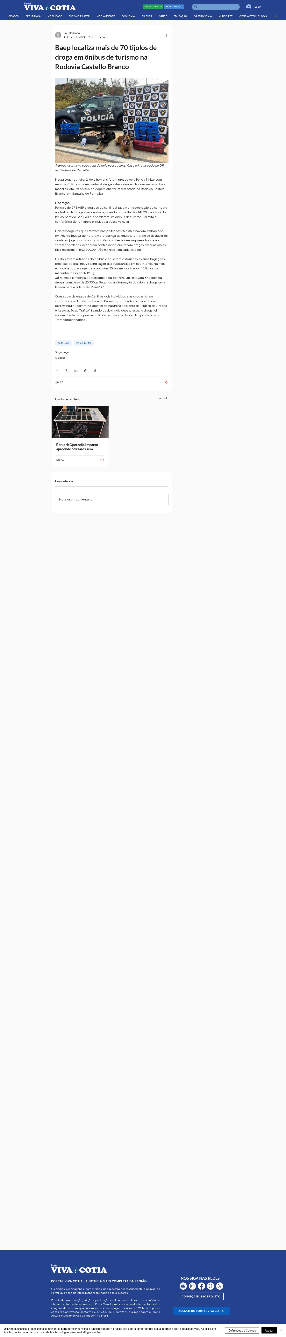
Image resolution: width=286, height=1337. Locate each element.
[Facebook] (201, 1286)
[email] (183, 1286)
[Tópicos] (210, 1286)
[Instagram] (192, 1286)
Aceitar (269, 1330)
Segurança (62, 352)
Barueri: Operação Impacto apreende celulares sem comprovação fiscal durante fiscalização (77, 446)
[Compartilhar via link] (85, 370)
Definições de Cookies (242, 1330)
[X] (219, 1286)
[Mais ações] (166, 35)
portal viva (63, 342)
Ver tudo (163, 398)
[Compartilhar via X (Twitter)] (66, 370)
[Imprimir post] (95, 370)
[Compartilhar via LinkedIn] (76, 370)
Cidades (60, 357)
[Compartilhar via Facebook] (57, 370)
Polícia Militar (83, 342)
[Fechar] (281, 1330)
